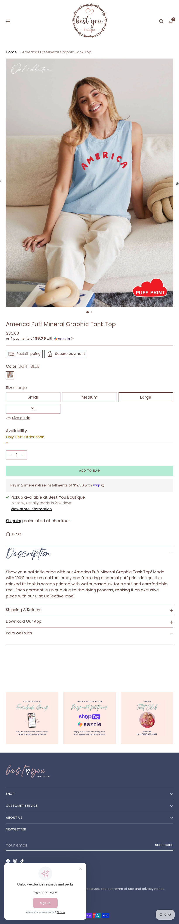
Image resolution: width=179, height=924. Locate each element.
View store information (31, 508)
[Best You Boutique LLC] (89, 21)
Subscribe (164, 845)
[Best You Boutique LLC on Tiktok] (22, 862)
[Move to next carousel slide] (169, 668)
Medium (90, 397)
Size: (16, 387)
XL (33, 408)
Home (11, 52)
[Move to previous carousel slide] (159, 668)
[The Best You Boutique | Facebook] (32, 718)
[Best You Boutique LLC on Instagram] (15, 862)
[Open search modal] (161, 21)
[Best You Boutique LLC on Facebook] (8, 862)
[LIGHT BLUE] (10, 375)
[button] (89, 338)
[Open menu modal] (8, 21)
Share (17, 534)
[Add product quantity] (23, 455)
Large (145, 397)
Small (33, 397)
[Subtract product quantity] (10, 455)
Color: (22, 366)
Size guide (21, 417)
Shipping (14, 520)
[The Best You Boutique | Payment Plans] (89, 718)
